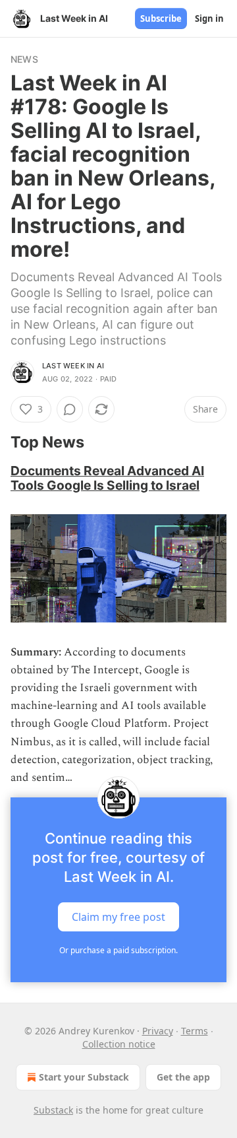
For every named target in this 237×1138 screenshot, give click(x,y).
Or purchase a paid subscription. (118, 950)
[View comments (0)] (70, 409)
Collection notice (118, 1044)
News (24, 59)
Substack (53, 1110)
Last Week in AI (73, 365)
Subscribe (161, 18)
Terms (194, 1030)
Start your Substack (84, 1077)
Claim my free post (118, 917)
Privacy (157, 1030)
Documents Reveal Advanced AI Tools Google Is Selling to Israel (107, 478)
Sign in (209, 18)
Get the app (183, 1077)
